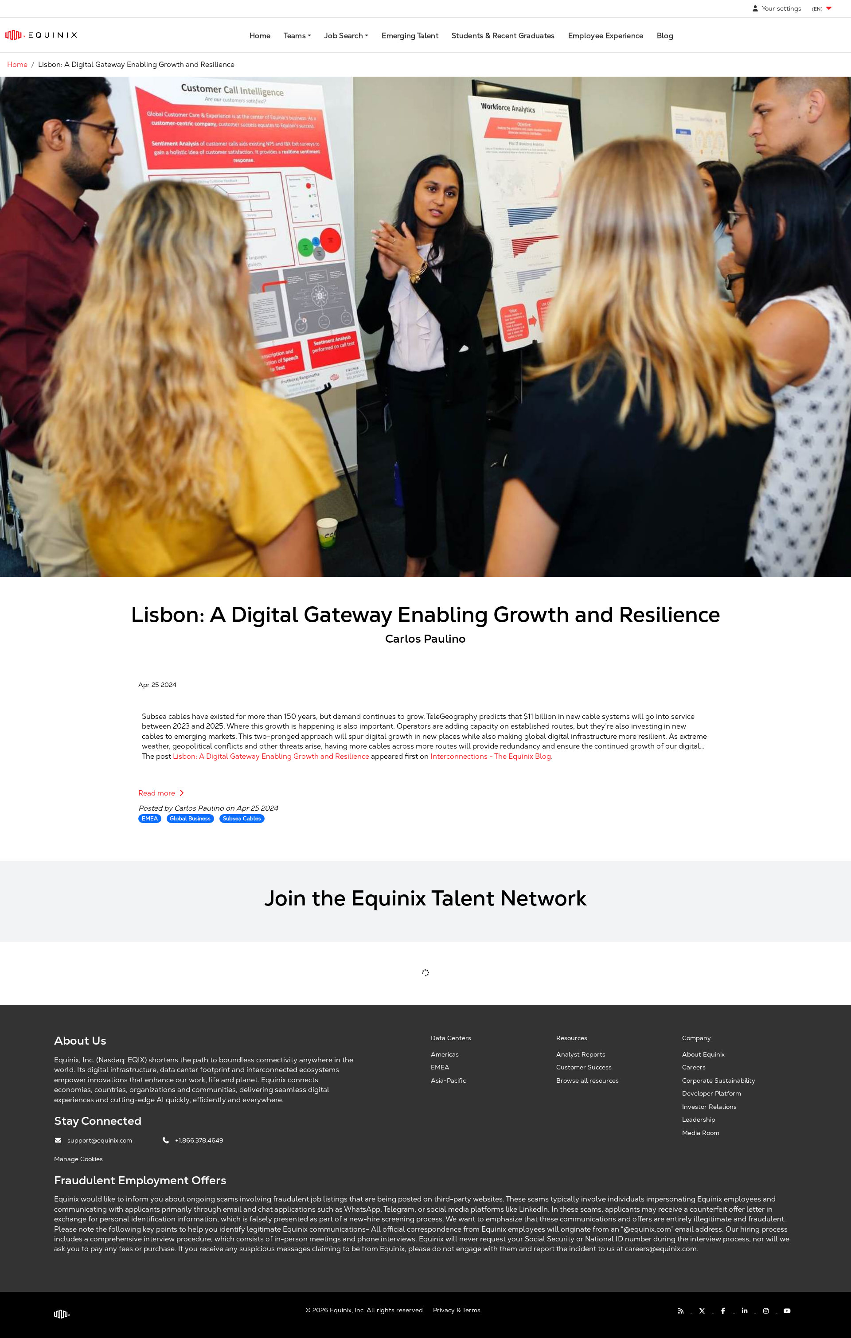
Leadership (698, 1119)
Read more (157, 793)
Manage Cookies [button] (78, 1159)
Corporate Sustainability (718, 1080)
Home (260, 35)
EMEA (440, 1067)
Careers (694, 1067)
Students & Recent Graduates (503, 35)
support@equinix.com (100, 1140)
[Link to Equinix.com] (41, 35)
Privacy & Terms (456, 1310)
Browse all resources (587, 1080)
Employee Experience (606, 35)
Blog (665, 35)
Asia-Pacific (448, 1080)
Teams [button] (295, 35)
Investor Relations (709, 1107)
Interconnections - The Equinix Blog (490, 756)
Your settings (780, 8)
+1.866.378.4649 (199, 1140)
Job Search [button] (343, 35)
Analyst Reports (580, 1054)
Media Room (700, 1133)
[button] (822, 9)
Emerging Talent (410, 35)
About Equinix (703, 1054)
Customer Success (584, 1067)
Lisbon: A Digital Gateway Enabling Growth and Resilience (271, 756)
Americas (445, 1054)
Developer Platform (711, 1093)
